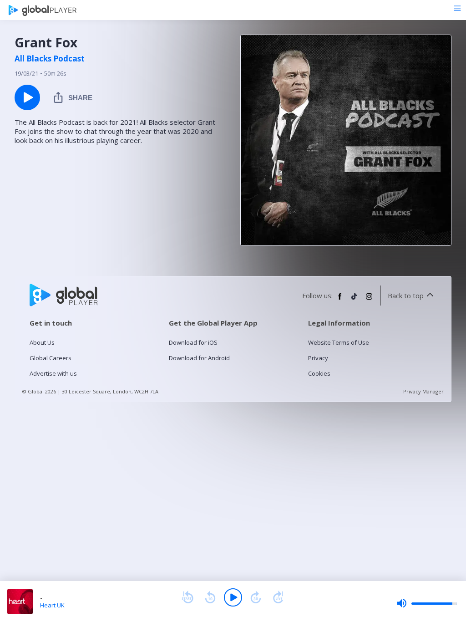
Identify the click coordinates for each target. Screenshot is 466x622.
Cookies (319, 373)
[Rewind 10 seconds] (210, 597)
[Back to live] (278, 597)
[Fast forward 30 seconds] (256, 597)
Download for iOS (193, 342)
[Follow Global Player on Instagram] (369, 300)
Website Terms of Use (338, 342)
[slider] (427, 603)
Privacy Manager (423, 391)
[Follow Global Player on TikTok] (354, 300)
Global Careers (50, 358)
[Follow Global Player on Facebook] (340, 300)
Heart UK (52, 605)
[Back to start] (187, 597)
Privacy (318, 358)
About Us (42, 342)
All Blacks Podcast (50, 59)
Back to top (406, 295)
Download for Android (199, 358)
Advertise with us (53, 373)
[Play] (233, 597)
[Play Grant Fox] (27, 97)
